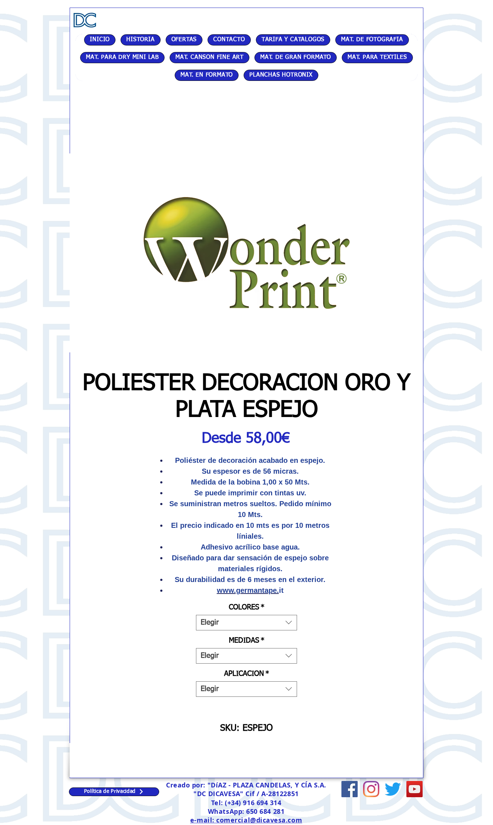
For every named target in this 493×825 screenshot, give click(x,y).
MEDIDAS (247, 640)
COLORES (247, 607)
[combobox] (246, 622)
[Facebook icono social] (349, 789)
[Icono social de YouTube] (414, 789)
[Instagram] (371, 789)
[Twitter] (393, 789)
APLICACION (246, 673)
